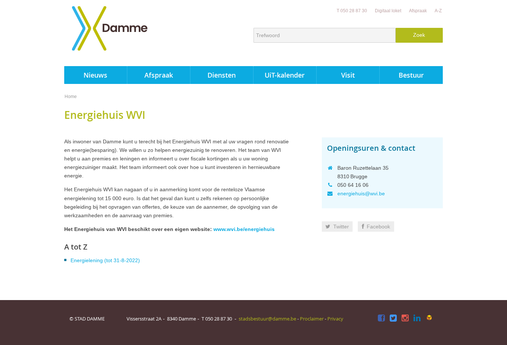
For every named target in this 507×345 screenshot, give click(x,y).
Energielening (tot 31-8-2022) (105, 260)
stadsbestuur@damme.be (267, 318)
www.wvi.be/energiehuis (244, 229)
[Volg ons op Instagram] (405, 318)
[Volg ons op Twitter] (393, 318)
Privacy (335, 318)
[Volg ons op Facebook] (381, 318)
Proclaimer (312, 318)
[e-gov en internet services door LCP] (429, 317)
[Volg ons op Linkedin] (417, 318)
